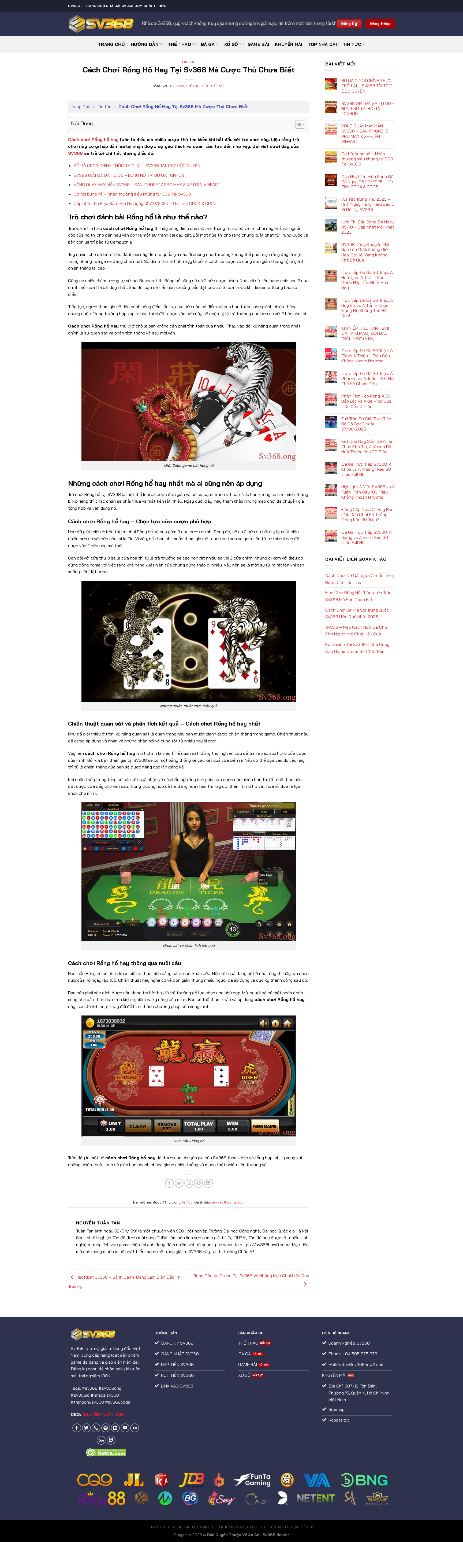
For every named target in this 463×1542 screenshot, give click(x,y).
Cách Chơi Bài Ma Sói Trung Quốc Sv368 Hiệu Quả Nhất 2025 (357, 613)
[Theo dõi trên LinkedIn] (115, 1427)
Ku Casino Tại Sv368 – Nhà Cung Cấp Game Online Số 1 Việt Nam (357, 648)
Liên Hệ (307, 1527)
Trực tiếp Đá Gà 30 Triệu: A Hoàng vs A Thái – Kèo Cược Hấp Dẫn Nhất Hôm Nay (367, 280)
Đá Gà (208, 44)
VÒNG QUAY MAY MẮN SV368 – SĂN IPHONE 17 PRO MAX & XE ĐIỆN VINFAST (147, 184)
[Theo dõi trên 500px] (101, 1440)
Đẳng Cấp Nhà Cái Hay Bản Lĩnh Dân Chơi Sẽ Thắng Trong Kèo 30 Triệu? (367, 514)
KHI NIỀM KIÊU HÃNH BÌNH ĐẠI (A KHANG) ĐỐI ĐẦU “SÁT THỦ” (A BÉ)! (366, 333)
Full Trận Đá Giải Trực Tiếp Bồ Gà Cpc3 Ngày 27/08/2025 (366, 424)
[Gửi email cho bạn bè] (188, 1183)
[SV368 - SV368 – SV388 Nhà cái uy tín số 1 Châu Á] (101, 24)
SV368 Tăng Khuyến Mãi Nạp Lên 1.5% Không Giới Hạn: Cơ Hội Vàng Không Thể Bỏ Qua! (365, 252)
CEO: (97, 1414)
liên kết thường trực (227, 1202)
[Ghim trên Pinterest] (198, 1183)
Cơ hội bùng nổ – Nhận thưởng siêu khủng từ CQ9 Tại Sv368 (132, 194)
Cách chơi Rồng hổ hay (93, 139)
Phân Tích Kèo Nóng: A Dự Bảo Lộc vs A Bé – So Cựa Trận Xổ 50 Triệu (366, 401)
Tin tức (188, 62)
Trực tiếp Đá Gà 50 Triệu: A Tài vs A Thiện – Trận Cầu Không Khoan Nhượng (367, 355)
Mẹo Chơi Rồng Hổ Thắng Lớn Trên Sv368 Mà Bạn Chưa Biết (358, 596)
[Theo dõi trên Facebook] (76, 1427)
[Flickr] (134, 1427)
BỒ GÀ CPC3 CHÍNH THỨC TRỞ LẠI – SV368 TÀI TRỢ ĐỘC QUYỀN (137, 165)
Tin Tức (352, 44)
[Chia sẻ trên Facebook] (169, 1183)
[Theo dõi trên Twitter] (86, 1427)
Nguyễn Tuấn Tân (210, 86)
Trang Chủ (111, 44)
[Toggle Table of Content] (298, 124)
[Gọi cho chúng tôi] (96, 1427)
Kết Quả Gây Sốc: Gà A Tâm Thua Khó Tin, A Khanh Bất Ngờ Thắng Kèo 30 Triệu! (368, 446)
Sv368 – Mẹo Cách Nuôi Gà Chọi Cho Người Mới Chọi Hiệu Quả (356, 630)
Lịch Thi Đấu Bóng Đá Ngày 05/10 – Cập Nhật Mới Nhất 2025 (367, 227)
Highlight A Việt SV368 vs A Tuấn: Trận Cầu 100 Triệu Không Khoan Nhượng (368, 491)
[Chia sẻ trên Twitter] (179, 1183)
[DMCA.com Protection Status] (106, 1452)
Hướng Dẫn (144, 44)
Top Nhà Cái (322, 44)
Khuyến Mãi (288, 44)
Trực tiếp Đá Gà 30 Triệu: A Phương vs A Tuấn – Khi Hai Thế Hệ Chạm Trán (367, 378)
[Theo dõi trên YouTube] (125, 1427)
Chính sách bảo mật (190, 1527)
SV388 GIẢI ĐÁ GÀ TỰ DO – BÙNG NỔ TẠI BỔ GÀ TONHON (129, 175)
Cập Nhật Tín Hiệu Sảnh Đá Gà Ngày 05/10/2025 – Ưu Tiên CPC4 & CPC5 (145, 203)
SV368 (75, 153)
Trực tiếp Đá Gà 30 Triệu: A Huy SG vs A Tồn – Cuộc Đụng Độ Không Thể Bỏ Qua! (367, 308)
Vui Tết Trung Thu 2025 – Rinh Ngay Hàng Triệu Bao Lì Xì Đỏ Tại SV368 (367, 204)
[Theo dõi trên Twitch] (111, 1440)
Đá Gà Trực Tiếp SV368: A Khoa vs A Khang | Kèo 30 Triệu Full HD (366, 469)
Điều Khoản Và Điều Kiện (234, 1527)
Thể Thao (179, 44)
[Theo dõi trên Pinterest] (105, 1427)
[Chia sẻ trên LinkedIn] (208, 1183)
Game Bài (258, 44)
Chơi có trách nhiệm (278, 1527)
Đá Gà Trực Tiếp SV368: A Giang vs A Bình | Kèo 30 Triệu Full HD (366, 537)
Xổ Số (231, 44)
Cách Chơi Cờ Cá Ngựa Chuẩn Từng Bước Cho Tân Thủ (360, 579)
